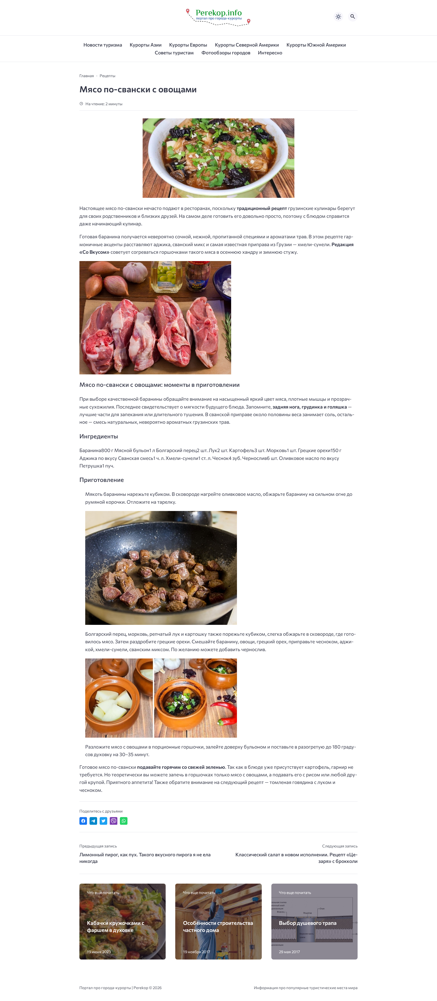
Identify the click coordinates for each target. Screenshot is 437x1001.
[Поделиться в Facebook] (83, 821)
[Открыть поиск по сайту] (353, 17)
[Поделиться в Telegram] (93, 821)
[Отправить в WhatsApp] (123, 821)
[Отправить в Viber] (113, 821)
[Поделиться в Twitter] (103, 821)
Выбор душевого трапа (308, 923)
